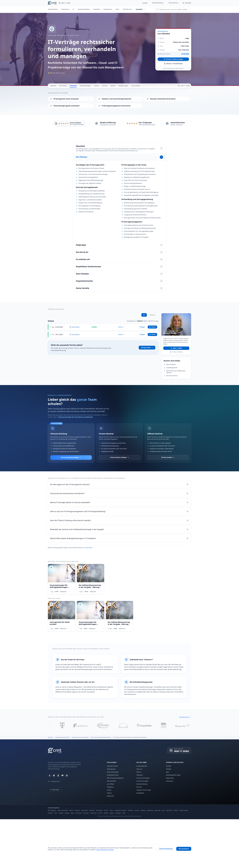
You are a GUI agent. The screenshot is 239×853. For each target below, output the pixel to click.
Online (100, 813)
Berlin (71, 810)
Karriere (139, 787)
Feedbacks (110, 787)
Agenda (113, 86)
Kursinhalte (63, 86)
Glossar (109, 793)
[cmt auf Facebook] (49, 775)
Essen (111, 810)
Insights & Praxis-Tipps (143, 790)
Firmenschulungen (142, 781)
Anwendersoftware (84, 9)
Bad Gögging (52, 810)
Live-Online (75, 327)
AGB (167, 772)
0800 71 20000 (177, 348)
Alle (144, 315)
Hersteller (139, 9)
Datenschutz (170, 778)
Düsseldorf (99, 810)
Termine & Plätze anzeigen (174, 59)
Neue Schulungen (112, 772)
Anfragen (142, 327)
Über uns (139, 769)
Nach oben (55, 790)
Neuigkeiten (140, 793)
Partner (138, 772)
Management (107, 9)
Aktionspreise (111, 769)
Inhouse (104, 86)
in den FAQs (88, 547)
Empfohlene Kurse (113, 775)
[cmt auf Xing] (58, 775)
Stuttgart (118, 813)
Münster (86, 813)
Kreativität (96, 9)
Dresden (91, 810)
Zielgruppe (73, 86)
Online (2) (152, 315)
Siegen (112, 813)
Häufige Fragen (123, 86)
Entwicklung (65, 9)
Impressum (169, 781)
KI (73, 9)
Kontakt (145, 3)
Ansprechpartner (141, 766)
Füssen (137, 810)
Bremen (77, 810)
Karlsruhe (169, 810)
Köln (55, 813)
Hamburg (150, 810)
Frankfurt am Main (120, 810)
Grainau (143, 810)
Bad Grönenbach (63, 810)
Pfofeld (106, 813)
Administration (53, 9)
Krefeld (61, 813)
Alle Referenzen (184, 717)
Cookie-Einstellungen (166, 849)
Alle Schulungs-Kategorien (115, 778)
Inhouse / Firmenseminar (174, 63)
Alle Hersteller (111, 781)
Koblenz (50, 813)
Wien (124, 813)
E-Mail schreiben (177, 352)
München (79, 813)
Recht (117, 9)
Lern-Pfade (110, 784)
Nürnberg (93, 813)
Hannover (158, 810)
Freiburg (130, 810)
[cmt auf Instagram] (67, 775)
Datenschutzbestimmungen (105, 850)
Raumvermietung (157, 3)
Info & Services (173, 3)
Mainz (73, 813)
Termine (96, 86)
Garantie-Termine (112, 766)
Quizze (109, 790)
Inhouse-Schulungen (143, 778)
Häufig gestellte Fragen (173, 775)
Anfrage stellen (146, 347)
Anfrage (168, 769)
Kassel (176, 810)
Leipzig (67, 813)
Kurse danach (135, 86)
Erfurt (106, 810)
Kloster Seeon (183, 810)
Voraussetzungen (85, 86)
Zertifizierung (127, 9)
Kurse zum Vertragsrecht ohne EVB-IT (63, 35)
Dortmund (84, 810)
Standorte (139, 775)
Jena (163, 810)
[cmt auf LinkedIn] (54, 775)
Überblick (53, 86)
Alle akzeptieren (184, 849)
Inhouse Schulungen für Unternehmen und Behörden (75, 417)
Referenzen (110, 796)
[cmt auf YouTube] (62, 775)
